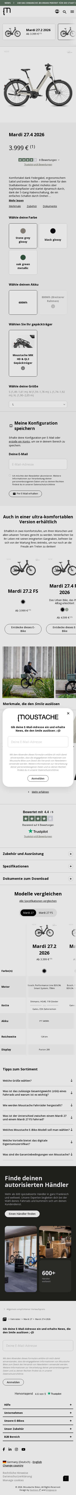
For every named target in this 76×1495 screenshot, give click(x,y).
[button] (68, 713)
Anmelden (38, 778)
